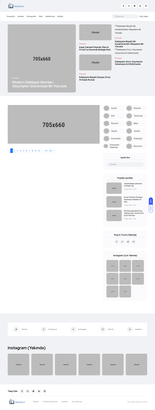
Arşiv (41, 16)
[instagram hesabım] (122, 241)
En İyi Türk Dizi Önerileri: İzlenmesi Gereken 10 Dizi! (133, 199)
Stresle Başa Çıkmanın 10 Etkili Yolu (133, 184)
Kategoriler (31, 16)
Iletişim (60, 16)
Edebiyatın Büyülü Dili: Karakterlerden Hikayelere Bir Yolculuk (129, 44)
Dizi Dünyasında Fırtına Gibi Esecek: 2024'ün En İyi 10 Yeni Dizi (134, 213)
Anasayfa (11, 16)
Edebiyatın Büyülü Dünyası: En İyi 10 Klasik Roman (94, 78)
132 (50, 150)
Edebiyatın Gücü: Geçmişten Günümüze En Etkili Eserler (129, 62)
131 (46, 150)
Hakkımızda (50, 16)
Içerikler (21, 16)
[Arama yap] (115, 16)
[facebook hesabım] (116, 241)
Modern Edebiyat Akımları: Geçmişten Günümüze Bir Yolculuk (39, 84)
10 (39, 150)
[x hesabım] (128, 241)
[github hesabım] (133, 241)
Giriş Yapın (143, 16)
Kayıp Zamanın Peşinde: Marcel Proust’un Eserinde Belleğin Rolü (95, 48)
